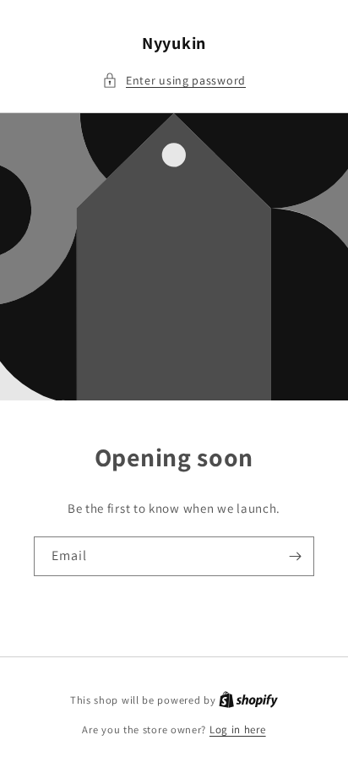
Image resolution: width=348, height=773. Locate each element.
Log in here (237, 729)
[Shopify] (248, 700)
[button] (174, 80)
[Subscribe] (294, 556)
